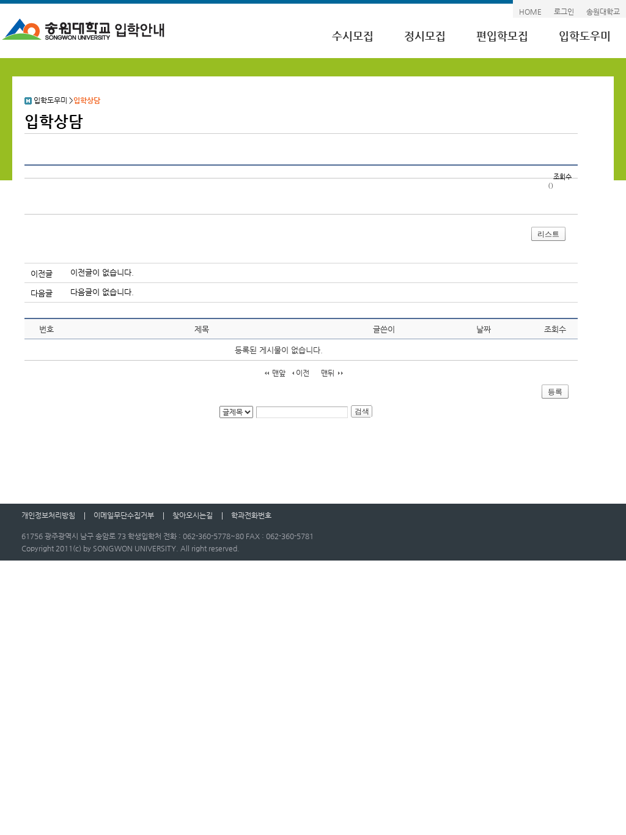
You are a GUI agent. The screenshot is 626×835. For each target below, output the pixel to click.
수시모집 (353, 35)
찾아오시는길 (192, 515)
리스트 (548, 234)
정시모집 (425, 35)
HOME (530, 11)
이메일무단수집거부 (124, 515)
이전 (302, 373)
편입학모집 (502, 35)
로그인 (564, 11)
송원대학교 (603, 11)
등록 (555, 392)
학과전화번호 (251, 515)
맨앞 (278, 373)
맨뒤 (327, 373)
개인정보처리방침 (48, 515)
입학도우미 (585, 35)
